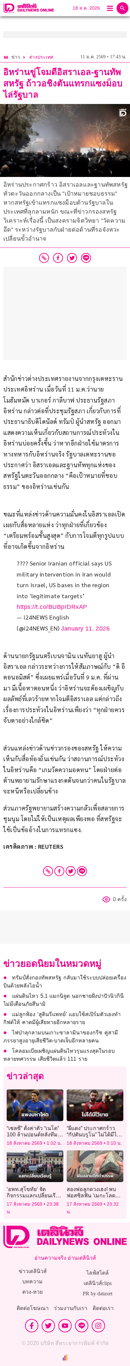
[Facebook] (59, 871)
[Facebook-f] (31, 1325)
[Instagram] (98, 1325)
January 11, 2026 (85, 628)
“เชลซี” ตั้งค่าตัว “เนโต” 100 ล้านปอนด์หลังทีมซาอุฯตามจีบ (33, 1134)
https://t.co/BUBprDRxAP (52, 607)
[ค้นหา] (122, 8)
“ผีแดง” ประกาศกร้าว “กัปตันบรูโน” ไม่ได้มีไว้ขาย (93, 1134)
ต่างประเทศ (41, 57)
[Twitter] (71, 871)
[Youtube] (65, 1325)
